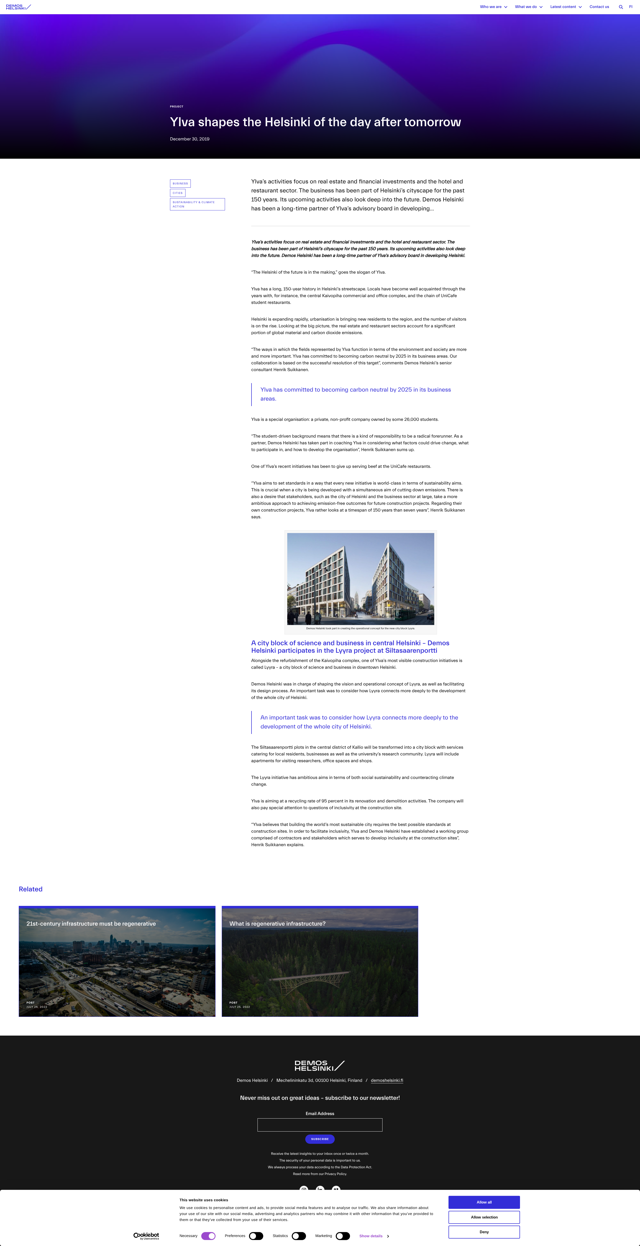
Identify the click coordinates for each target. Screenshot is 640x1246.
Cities (178, 193)
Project (177, 106)
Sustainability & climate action (194, 204)
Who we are (491, 7)
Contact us (599, 7)
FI (630, 7)
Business (180, 183)
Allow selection (484, 1217)
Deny (484, 1232)
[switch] (256, 1236)
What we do (526, 7)
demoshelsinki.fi (387, 1080)
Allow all (484, 1202)
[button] (506, 6)
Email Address (320, 1113)
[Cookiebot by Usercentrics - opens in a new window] (146, 1236)
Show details (371, 1236)
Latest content (563, 7)
